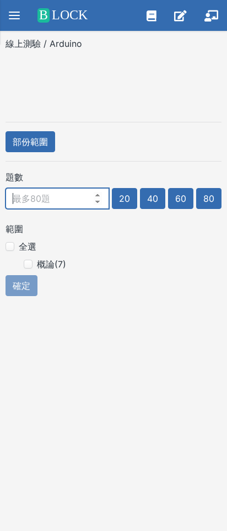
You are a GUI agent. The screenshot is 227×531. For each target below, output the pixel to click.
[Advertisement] (113, 82)
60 (180, 198)
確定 (21, 285)
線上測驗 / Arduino (45, 43)
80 (208, 198)
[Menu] (14, 15)
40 (152, 198)
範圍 (14, 228)
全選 (27, 246)
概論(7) (51, 264)
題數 (14, 177)
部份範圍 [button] (30, 141)
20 (124, 198)
